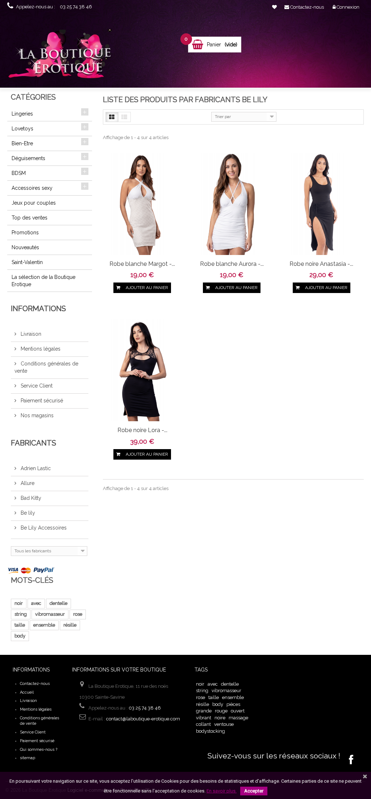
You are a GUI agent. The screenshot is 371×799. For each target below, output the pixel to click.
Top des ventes (29, 218)
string (20, 614)
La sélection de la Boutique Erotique (43, 280)
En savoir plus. (222, 791)
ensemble (44, 625)
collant (203, 724)
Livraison (30, 334)
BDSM (19, 173)
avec (36, 603)
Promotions (25, 232)
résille (69, 625)
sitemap (27, 758)
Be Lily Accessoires (43, 528)
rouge (221, 711)
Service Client (36, 386)
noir (18, 603)
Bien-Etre (22, 143)
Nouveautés (25, 247)
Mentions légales (40, 349)
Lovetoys (22, 128)
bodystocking (210, 731)
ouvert (238, 711)
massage (238, 717)
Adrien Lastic (35, 468)
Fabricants (33, 443)
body (19, 636)
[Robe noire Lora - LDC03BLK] (142, 370)
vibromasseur (50, 614)
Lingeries (22, 114)
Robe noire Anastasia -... (321, 263)
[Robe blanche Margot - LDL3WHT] (142, 203)
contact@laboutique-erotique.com (143, 718)
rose (77, 614)
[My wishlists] (274, 7)
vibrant (203, 717)
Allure (26, 483)
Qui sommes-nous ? (38, 749)
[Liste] (124, 117)
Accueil (27, 692)
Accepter (253, 791)
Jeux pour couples (34, 203)
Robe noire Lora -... (142, 430)
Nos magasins (36, 415)
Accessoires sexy (32, 188)
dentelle (58, 603)
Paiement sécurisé (41, 400)
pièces (233, 704)
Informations (38, 308)
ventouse (224, 724)
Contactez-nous (35, 683)
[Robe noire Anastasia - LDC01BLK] (321, 203)
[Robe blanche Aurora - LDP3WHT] (231, 203)
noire (219, 717)
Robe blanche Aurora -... (232, 263)
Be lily (27, 513)
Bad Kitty (30, 498)
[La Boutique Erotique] (63, 55)
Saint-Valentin (27, 262)
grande (204, 711)
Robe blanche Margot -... (142, 263)
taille (19, 625)
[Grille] (111, 117)
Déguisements (28, 158)
